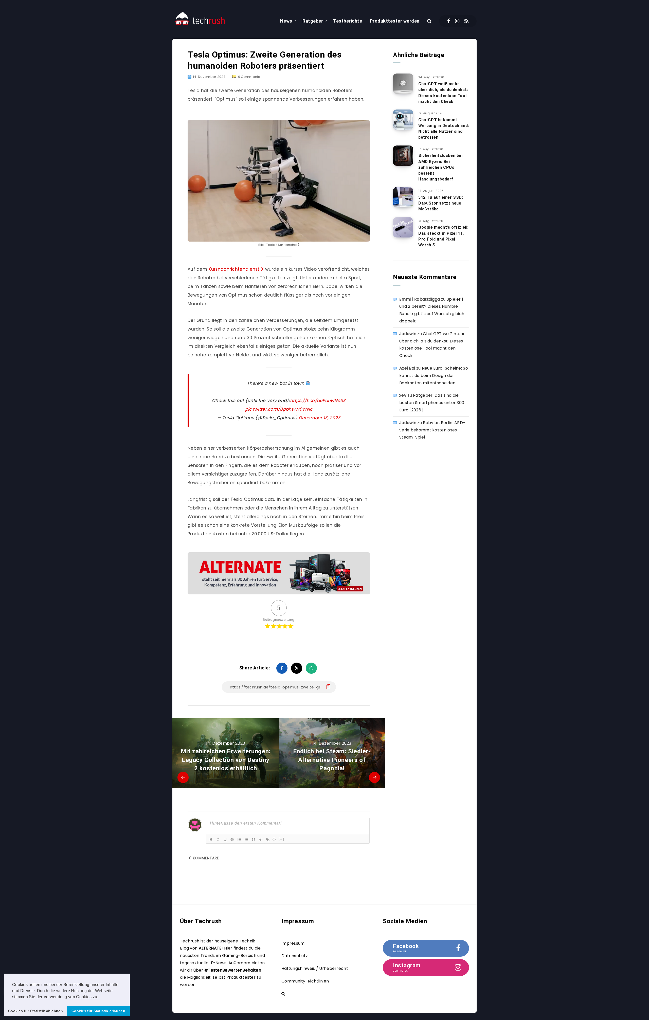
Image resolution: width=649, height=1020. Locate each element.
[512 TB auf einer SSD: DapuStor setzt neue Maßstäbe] (403, 197)
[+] (281, 839)
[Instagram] (457, 21)
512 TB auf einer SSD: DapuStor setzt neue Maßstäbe (440, 203)
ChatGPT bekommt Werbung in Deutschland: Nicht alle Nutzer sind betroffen (443, 128)
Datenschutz (294, 956)
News (286, 21)
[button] (100, 997)
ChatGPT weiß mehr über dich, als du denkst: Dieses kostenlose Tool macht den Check (443, 92)
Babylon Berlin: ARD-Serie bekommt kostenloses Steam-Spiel (432, 430)
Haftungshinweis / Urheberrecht (314, 968)
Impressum (293, 943)
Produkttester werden (395, 21)
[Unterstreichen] (225, 839)
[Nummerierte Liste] (239, 839)
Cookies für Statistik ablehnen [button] (35, 1011)
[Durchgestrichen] (232, 839)
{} (274, 839)
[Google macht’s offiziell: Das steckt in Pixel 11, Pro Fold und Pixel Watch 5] (403, 227)
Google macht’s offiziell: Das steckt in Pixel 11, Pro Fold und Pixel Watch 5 (443, 236)
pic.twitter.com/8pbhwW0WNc (279, 409)
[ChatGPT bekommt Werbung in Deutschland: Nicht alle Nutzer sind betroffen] (403, 120)
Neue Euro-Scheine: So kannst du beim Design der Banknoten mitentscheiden (433, 375)
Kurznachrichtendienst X (236, 269)
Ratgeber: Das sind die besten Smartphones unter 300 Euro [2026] (431, 402)
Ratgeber (312, 21)
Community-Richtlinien (305, 981)
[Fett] (210, 839)
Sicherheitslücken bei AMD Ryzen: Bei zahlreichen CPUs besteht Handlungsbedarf (440, 167)
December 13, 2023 (319, 418)
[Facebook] (448, 21)
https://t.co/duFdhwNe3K (318, 400)
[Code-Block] (260, 839)
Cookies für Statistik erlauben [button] (98, 1011)
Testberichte (347, 21)
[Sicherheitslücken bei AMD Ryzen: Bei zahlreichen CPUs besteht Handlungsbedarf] (403, 155)
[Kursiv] (218, 839)
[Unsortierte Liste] (246, 839)
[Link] (267, 839)
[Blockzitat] (253, 839)
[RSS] (466, 21)
